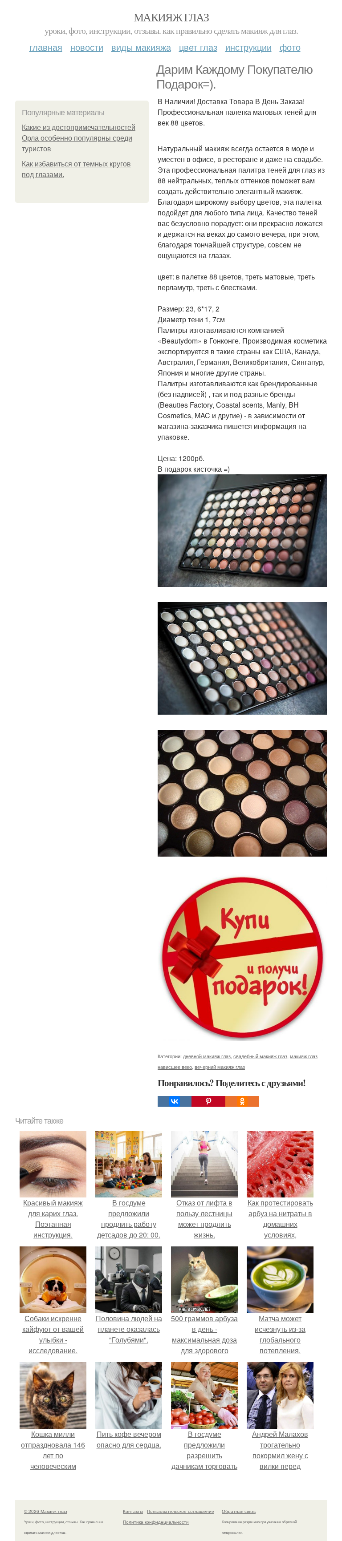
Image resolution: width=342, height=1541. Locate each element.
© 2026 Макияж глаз (45, 1511)
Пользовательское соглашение (180, 1511)
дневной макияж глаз (207, 1056)
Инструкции (248, 46)
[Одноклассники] (242, 1101)
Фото (290, 46)
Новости (86, 46)
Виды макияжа (141, 46)
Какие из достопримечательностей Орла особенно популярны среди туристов (78, 138)
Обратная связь (239, 1511)
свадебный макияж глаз (260, 1056)
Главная (45, 46)
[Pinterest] (208, 1101)
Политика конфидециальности (156, 1522)
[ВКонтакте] (174, 1101)
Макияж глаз (171, 16)
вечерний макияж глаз (220, 1066)
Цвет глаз (198, 46)
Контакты (133, 1511)
